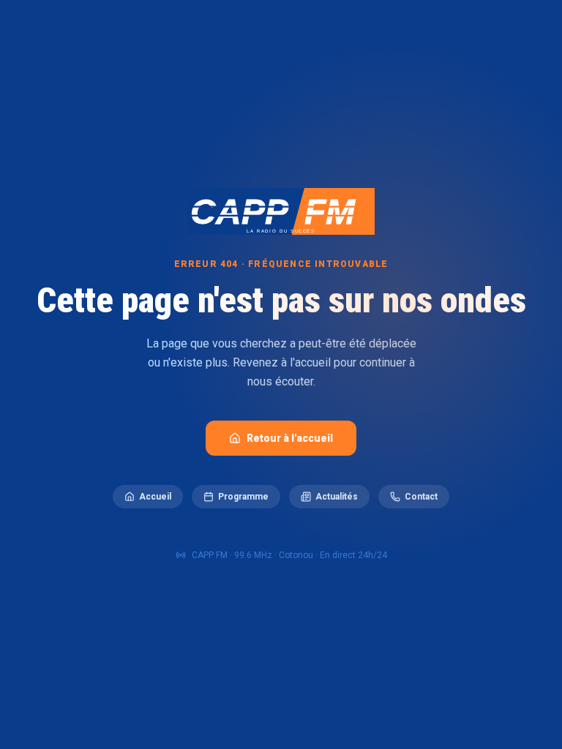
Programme (243, 497)
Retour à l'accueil (290, 438)
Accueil (155, 497)
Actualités (336, 497)
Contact (421, 497)
